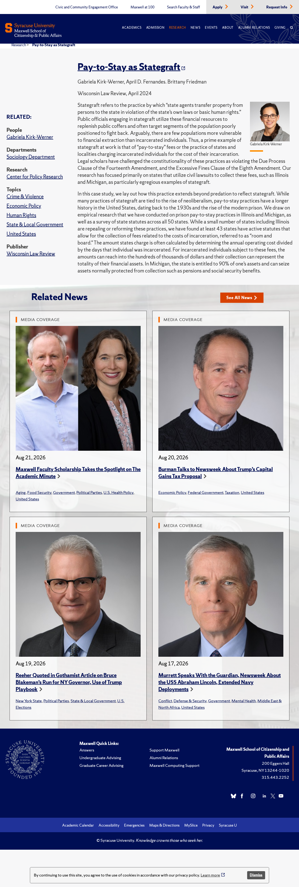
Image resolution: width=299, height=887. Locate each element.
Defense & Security (190, 700)
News (195, 28)
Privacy (208, 825)
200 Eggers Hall (275, 763)
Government (64, 492)
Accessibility (109, 825)
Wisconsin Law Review (31, 253)
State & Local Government (35, 224)
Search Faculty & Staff (183, 7)
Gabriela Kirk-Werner (30, 137)
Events (211, 28)
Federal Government (205, 492)
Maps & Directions (164, 825)
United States (21, 233)
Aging (21, 492)
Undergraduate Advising (100, 757)
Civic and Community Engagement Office (86, 7)
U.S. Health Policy (118, 492)
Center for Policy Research (35, 176)
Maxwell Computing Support (174, 765)
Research (177, 28)
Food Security (39, 492)
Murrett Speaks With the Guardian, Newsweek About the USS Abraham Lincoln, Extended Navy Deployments (219, 682)
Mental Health (243, 700)
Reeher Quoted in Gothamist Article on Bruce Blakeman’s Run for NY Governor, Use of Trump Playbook (69, 682)
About (228, 28)
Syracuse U (228, 825)
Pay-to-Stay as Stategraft (53, 44)
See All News (239, 297)
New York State (29, 700)
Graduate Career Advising (101, 765)
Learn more (210, 875)
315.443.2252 (275, 777)
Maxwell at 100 (142, 7)
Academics (131, 28)
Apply (218, 7)
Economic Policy (24, 206)
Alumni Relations (254, 28)
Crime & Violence (25, 196)
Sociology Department (31, 157)
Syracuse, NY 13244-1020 (265, 770)
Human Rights (21, 215)
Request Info (277, 7)
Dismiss (256, 875)
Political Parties (89, 492)
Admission (155, 28)
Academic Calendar (78, 825)
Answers (86, 750)
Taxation (232, 492)
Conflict (165, 700)
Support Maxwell (164, 750)
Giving (279, 28)
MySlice (191, 825)
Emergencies (134, 825)
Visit (245, 7)
